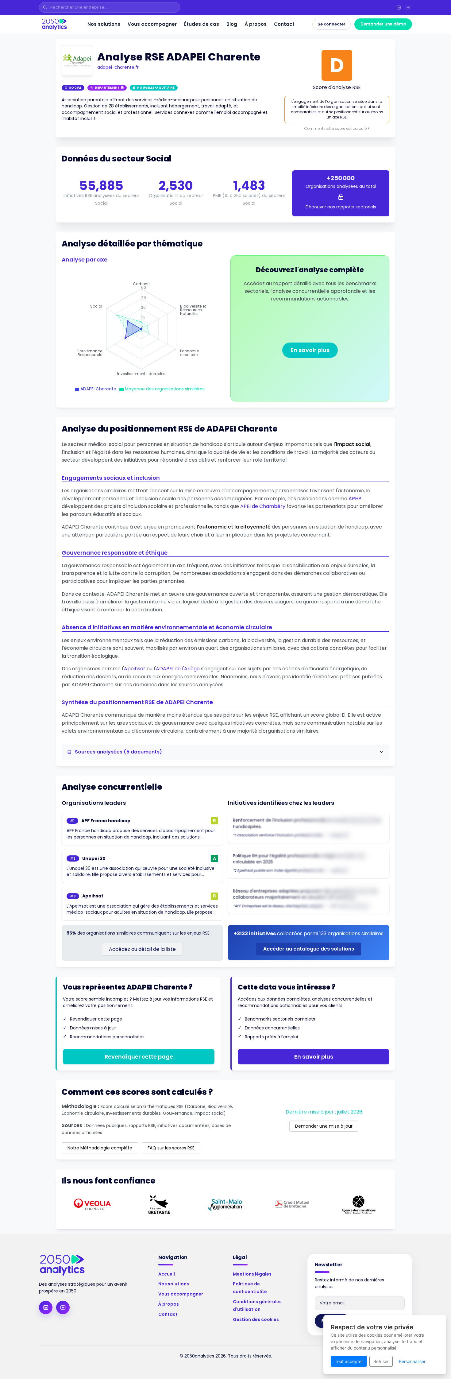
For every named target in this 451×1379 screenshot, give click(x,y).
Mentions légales (252, 1274)
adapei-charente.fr (118, 67)
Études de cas (201, 24)
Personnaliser (412, 1361)
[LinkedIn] (398, 7)
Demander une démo (383, 24)
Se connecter (331, 24)
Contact (284, 24)
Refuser (381, 1361)
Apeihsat (134, 668)
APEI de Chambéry (262, 506)
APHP (355, 498)
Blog (231, 24)
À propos (256, 24)
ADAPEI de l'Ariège (178, 668)
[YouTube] (407, 7)
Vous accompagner (152, 24)
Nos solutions (103, 24)
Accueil (166, 1274)
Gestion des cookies (256, 1319)
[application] (141, 329)
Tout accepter (349, 1361)
